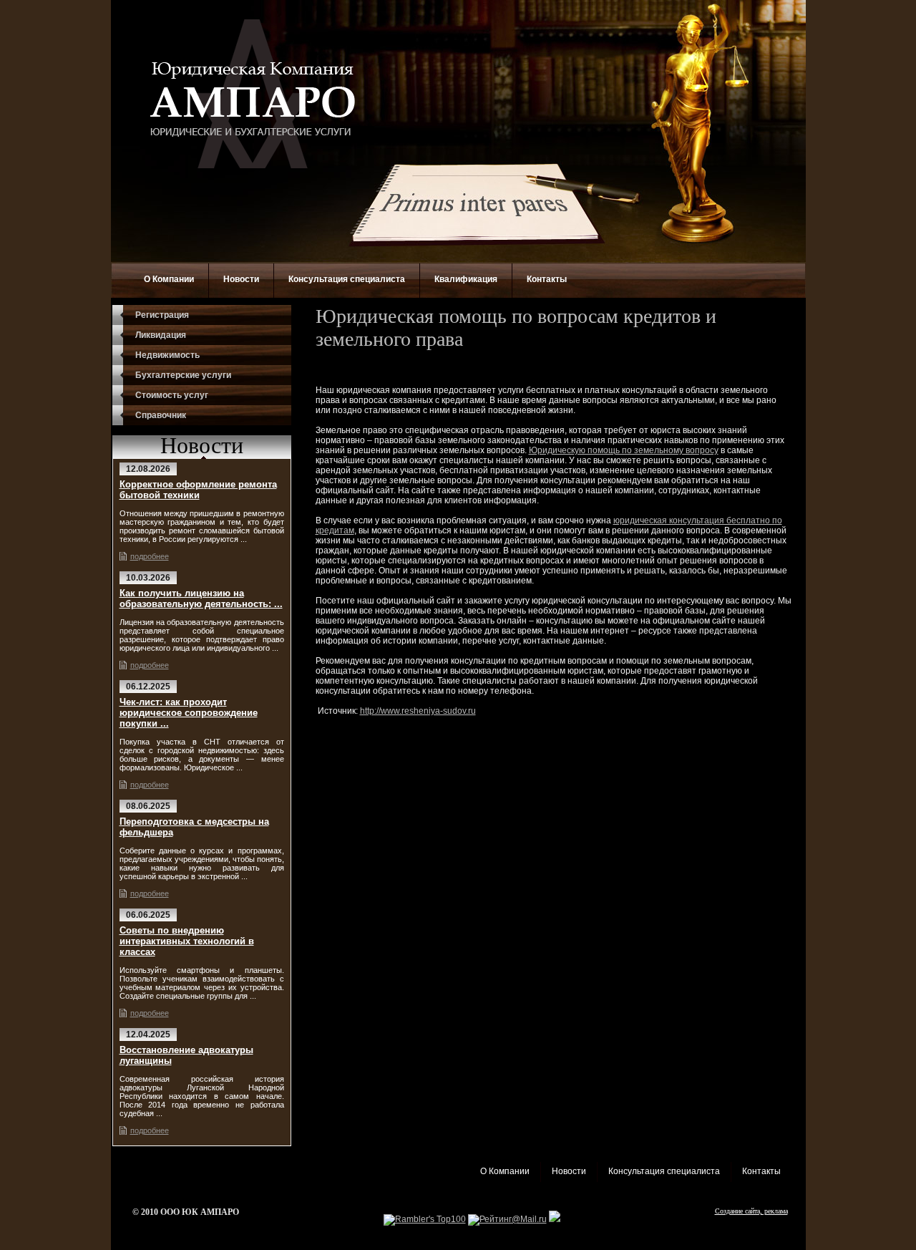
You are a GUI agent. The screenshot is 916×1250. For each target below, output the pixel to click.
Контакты (547, 279)
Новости (241, 279)
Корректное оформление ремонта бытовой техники (198, 489)
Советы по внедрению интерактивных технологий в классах (187, 941)
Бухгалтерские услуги (183, 375)
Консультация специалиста (346, 279)
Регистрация (162, 315)
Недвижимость (167, 355)
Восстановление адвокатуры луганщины (186, 1055)
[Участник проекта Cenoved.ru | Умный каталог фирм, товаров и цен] (554, 1219)
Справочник (160, 415)
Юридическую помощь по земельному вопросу (623, 450)
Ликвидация (160, 335)
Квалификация (465, 279)
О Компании (169, 279)
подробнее (149, 556)
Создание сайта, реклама (751, 1211)
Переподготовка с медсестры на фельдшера (194, 827)
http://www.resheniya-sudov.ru (418, 711)
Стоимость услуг (171, 395)
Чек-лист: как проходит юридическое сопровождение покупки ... (189, 713)
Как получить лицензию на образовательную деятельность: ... (201, 598)
